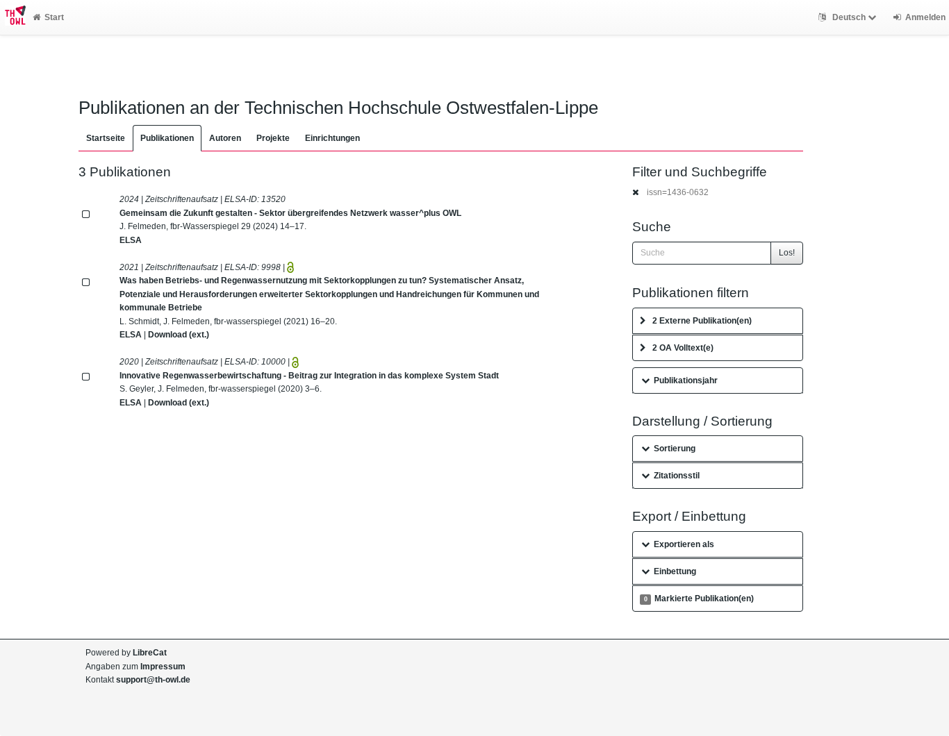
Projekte (273, 138)
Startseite (105, 138)
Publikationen (167, 138)
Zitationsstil (677, 475)
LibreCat (150, 653)
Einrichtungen (332, 138)
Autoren (225, 138)
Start (54, 17)
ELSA (130, 240)
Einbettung (675, 571)
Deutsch (849, 17)
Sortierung (674, 448)
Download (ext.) (178, 335)
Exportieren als (684, 544)
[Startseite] (13, 17)
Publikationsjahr (686, 380)
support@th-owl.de (153, 680)
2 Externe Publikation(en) (702, 321)
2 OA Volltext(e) (682, 348)
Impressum (162, 666)
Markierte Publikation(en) (699, 598)
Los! (787, 253)
